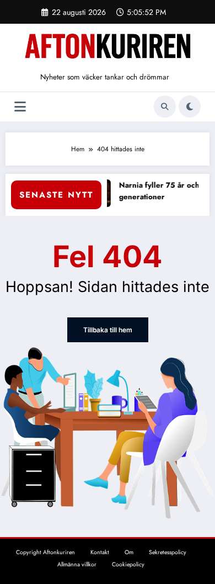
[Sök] (165, 106)
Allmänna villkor (76, 564)
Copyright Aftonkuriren (45, 552)
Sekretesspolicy (167, 552)
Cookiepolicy (128, 564)
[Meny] (20, 107)
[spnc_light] (190, 106)
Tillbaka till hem (107, 330)
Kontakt (99, 552)
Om (129, 552)
